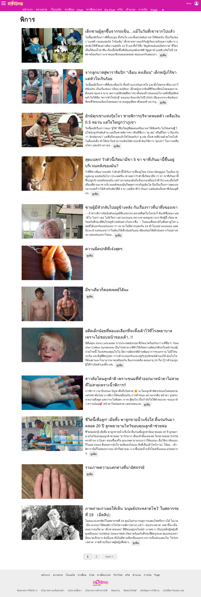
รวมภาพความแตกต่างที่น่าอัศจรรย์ (114, 467)
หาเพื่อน (69, 9)
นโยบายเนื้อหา (75, 590)
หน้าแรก (28, 9)
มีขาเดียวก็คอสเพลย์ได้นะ (107, 290)
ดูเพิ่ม (163, 55)
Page (154, 9)
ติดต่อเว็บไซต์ (130, 590)
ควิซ (120, 9)
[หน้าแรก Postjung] (15, 3)
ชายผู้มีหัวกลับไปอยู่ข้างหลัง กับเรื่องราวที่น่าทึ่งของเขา (131, 207)
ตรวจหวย (41, 9)
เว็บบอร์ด (56, 9)
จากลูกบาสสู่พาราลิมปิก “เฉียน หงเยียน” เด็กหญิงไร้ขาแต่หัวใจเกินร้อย (131, 75)
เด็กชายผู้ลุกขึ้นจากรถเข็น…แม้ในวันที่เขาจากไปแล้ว (130, 31)
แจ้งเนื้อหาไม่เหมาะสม (173, 590)
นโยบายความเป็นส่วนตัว (52, 590)
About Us (115, 590)
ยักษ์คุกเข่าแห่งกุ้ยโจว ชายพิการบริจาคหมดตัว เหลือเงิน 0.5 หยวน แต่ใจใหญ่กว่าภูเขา (132, 119)
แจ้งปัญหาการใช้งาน (149, 590)
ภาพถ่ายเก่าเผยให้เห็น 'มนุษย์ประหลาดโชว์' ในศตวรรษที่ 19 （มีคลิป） (132, 511)
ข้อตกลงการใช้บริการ (27, 590)
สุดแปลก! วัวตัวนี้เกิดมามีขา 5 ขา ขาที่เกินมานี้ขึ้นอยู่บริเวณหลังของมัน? (129, 162)
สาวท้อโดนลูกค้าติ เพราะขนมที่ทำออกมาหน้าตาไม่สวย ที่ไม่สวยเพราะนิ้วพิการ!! (132, 382)
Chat (80, 9)
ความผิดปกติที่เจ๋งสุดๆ (103, 249)
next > (109, 556)
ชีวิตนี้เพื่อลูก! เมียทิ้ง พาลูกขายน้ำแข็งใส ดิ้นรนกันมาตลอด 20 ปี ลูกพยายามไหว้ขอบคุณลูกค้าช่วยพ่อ (130, 422)
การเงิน (143, 9)
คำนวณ (130, 9)
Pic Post (109, 9)
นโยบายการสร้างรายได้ (96, 590)
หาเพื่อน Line (94, 9)
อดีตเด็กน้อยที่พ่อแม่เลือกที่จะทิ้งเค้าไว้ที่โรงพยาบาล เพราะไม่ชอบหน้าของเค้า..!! (128, 334)
